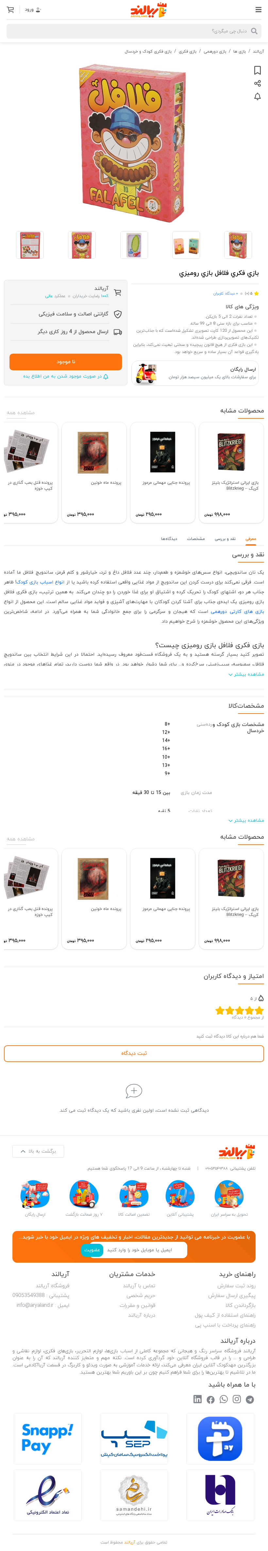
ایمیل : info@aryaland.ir (43, 1305)
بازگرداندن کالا (241, 1305)
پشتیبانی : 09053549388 (40, 1295)
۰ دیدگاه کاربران (225, 293)
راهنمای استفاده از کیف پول (225, 1315)
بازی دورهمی (215, 52)
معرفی (250, 539)
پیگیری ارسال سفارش (232, 1295)
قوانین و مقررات (137, 1305)
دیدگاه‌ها (169, 539)
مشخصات (196, 539)
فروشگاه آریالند (52, 1286)
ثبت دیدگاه (134, 1053)
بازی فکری (187, 52)
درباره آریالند (141, 1315)
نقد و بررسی (225, 539)
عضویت (92, 1250)
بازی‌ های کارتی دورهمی (237, 611)
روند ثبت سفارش (236, 1286)
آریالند (258, 52)
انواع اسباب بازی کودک (40, 582)
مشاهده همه (21, 412)
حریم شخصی (140, 1295)
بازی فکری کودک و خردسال (148, 52)
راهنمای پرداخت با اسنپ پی (225, 1325)
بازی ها (239, 52)
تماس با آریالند (139, 1286)
